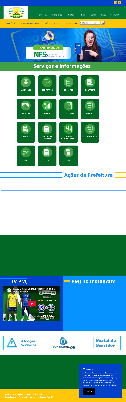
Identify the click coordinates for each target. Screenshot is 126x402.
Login (103, 15)
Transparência (71, 23)
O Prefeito (10, 23)
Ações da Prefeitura (88, 174)
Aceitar (89, 391)
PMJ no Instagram (93, 281)
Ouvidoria (43, 15)
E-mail (93, 15)
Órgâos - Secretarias (52, 23)
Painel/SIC (115, 15)
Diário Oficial (57, 15)
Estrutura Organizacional (29, 23)
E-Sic (83, 15)
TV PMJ (19, 281)
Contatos (72, 15)
